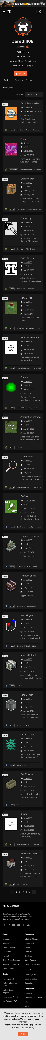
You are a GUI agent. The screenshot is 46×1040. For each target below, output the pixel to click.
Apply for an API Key (11, 997)
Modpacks (13, 170)
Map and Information (24, 368)
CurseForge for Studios (34, 998)
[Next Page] (34, 892)
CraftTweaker (21, 209)
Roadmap (28, 956)
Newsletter (29, 952)
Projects (8, 80)
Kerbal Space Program (11, 960)
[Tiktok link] (8, 925)
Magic (19, 884)
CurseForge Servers (32, 964)
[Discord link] (18, 925)
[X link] (23, 925)
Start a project (8, 979)
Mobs (40, 328)
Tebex (27, 1002)
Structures (20, 130)
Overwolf (28, 993)
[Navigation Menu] (4, 11)
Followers (30, 80)
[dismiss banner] (41, 3)
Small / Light (40, 169)
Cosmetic (20, 249)
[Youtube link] (13, 925)
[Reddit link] (28, 925)
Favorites (19, 80)
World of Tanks (8, 969)
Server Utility (32, 209)
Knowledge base (31, 975)
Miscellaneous (40, 527)
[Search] (12, 94)
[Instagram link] (4, 925)
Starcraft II (7, 956)
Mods (12, 130)
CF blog (28, 947)
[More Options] (30, 73)
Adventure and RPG (26, 169)
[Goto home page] (9, 11)
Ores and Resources (33, 130)
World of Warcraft (10, 947)
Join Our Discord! (31, 939)
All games (6, 939)
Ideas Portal (29, 943)
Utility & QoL (30, 249)
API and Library (39, 368)
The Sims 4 (7, 952)
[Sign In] (40, 11)
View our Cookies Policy (23, 1028)
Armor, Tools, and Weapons (26, 328)
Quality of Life (21, 527)
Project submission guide (10, 984)
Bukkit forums (30, 960)
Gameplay (20, 566)
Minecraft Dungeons (11, 964)
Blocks (35, 566)
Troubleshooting (31, 979)
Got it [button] (23, 1034)
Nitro (27, 1006)
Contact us (29, 983)
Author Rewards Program (9, 991)
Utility (31, 527)
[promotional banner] (23, 3)
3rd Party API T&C (10, 1001)
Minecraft (6, 943)
